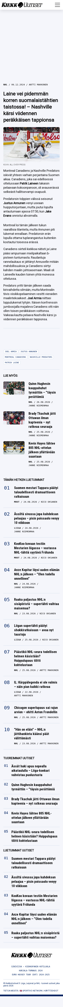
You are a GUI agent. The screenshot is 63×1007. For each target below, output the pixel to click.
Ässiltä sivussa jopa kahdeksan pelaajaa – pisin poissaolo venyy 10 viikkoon (36, 518)
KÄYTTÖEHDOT (51, 991)
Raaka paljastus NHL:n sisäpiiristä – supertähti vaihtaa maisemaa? (36, 603)
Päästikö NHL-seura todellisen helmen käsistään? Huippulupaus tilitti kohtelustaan (35, 658)
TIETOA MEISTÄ (10, 991)
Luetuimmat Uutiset (18, 850)
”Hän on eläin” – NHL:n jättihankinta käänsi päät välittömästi (31, 733)
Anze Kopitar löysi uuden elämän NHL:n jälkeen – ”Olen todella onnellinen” (36, 574)
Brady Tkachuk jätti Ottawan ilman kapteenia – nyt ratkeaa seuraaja (42, 420)
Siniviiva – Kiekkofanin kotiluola (30, 966)
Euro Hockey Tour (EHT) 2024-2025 (31, 974)
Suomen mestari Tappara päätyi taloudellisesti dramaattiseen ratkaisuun (36, 492)
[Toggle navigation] (57, 5)
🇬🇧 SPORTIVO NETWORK (31, 991)
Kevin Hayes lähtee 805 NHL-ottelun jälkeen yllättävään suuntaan (42, 449)
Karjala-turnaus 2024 (31, 970)
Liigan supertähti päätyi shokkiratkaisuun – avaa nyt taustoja (34, 630)
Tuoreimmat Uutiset (18, 758)
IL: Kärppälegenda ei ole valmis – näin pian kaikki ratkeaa (35, 684)
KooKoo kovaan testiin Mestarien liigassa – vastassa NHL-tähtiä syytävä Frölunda (35, 548)
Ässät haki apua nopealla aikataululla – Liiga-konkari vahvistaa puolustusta (30, 770)
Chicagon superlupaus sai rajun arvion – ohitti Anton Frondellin (36, 710)
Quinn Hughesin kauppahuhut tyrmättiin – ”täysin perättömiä (42, 390)
